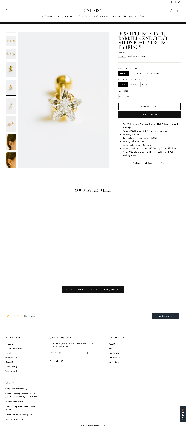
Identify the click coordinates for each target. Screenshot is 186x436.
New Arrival (46, 16)
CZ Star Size (131, 80)
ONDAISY (93, 10)
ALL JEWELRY (65, 16)
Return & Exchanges (13, 348)
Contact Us (9, 362)
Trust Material (114, 353)
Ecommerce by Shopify (96, 425)
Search (8, 353)
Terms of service (12, 371)
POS (82, 425)
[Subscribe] (89, 353)
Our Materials (114, 357)
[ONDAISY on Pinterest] (62, 361)
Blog (111, 348)
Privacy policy (11, 366)
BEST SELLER (83, 16)
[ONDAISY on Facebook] (57, 361)
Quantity (124, 91)
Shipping (122, 56)
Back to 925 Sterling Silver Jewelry (95, 289)
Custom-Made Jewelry (107, 16)
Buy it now (149, 114)
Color (127, 68)
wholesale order (12, 357)
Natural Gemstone (135, 16)
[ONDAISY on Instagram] (51, 361)
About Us (112, 344)
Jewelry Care (114, 362)
